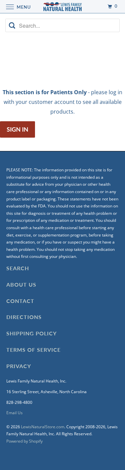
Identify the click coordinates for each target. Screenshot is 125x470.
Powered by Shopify (24, 441)
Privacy (18, 366)
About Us (21, 284)
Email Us (14, 413)
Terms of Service (33, 349)
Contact (20, 301)
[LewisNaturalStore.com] (62, 6)
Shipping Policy (31, 333)
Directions (24, 317)
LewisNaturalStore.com (42, 427)
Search (17, 268)
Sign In (17, 129)
